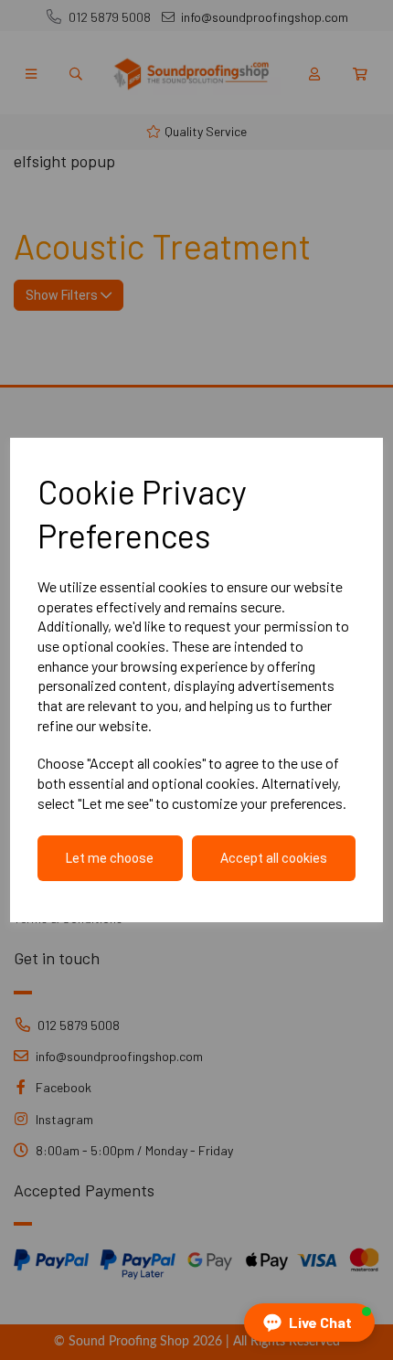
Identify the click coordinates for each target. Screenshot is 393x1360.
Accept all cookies (273, 858)
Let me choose (110, 858)
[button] (309, 1322)
